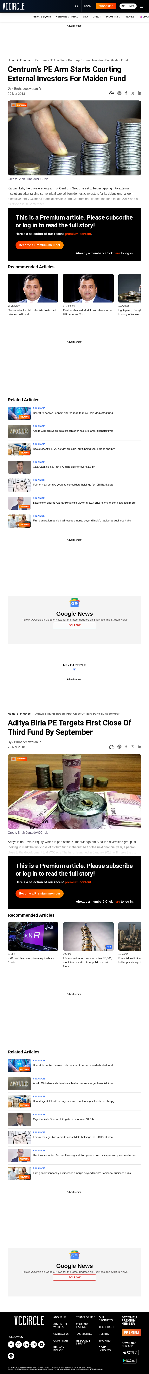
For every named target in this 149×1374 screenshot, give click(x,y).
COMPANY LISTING (82, 1326)
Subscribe (106, 6)
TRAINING (105, 1340)
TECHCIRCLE (107, 1327)
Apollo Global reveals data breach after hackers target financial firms (73, 430)
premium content (78, 234)
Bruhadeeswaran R (27, 88)
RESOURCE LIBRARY (83, 1342)
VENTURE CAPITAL (67, 17)
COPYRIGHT (60, 1340)
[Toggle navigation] (141, 6)
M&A (85, 17)
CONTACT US (61, 1333)
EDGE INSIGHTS (105, 1349)
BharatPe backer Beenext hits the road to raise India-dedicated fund (73, 412)
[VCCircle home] (14, 6)
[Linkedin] (139, 93)
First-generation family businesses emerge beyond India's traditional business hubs (82, 520)
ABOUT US (59, 1317)
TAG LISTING (84, 1333)
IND (123, 6)
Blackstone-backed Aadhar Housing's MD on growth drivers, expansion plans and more (84, 502)
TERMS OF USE (85, 1317)
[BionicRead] (111, 93)
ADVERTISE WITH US (60, 1326)
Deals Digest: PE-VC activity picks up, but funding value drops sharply (73, 448)
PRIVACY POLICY (58, 1349)
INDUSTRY (112, 17)
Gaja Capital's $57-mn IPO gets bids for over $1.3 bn (64, 466)
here (116, 253)
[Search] (76, 6)
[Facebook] (126, 93)
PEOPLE (129, 17)
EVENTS (104, 1333)
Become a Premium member (39, 245)
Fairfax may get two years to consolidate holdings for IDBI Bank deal (73, 484)
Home (11, 60)
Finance (25, 60)
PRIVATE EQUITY (42, 17)
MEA (132, 6)
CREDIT (97, 17)
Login (88, 6)
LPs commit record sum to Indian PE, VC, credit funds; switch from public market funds (87, 962)
